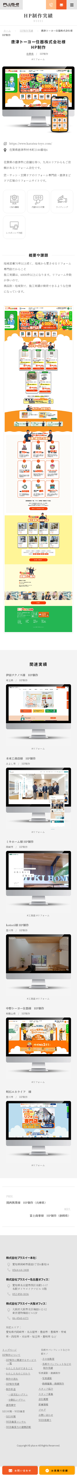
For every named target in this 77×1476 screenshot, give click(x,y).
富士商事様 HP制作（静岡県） (50, 1215)
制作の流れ (12, 1387)
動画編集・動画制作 (53, 1392)
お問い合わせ (45, 1424)
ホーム (7, 30)
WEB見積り (44, 1429)
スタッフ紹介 (45, 1397)
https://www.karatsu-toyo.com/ (30, 143)
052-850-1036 (20, 1303)
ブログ (42, 1418)
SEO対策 (11, 1425)
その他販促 (48, 1367)
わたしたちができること (19, 1377)
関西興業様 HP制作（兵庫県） (26, 1202)
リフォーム (39, 59)
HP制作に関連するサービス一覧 (21, 1370)
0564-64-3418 (20, 1279)
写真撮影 (47, 1387)
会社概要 (43, 1408)
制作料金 (11, 1398)
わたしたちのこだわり (18, 1382)
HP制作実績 (26, 30)
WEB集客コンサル (16, 1430)
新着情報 (43, 1413)
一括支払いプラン (18, 1403)
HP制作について (11, 1364)
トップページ (9, 1358)
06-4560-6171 (20, 1327)
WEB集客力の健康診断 (18, 1436)
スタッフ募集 (45, 1403)
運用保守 (11, 1414)
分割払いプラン (16, 1408)
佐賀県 (30, 54)
